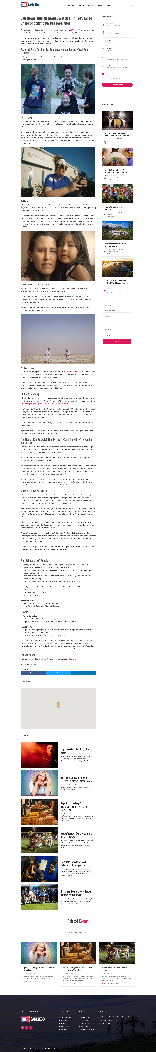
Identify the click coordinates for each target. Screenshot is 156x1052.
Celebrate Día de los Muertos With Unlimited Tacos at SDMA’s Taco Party (116, 171)
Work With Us (65, 1026)
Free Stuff (99, 5)
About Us (64, 1023)
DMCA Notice (84, 1026)
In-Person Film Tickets (113, 76)
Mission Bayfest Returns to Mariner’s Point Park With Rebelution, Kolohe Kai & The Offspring (116, 282)
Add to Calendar (117, 84)
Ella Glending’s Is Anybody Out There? (34, 404)
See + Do (82, 5)
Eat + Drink (72, 5)
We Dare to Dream (70, 372)
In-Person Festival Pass (113, 78)
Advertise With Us (66, 1017)
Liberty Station (110, 216)
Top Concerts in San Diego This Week (75, 750)
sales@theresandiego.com (109, 1020)
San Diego (109, 50)
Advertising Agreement (87, 1029)
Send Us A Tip (65, 1020)
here (58, 431)
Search (117, 341)
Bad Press (46, 208)
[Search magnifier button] (132, 5)
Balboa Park (109, 180)
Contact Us (64, 1029)
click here (42, 659)
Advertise (109, 5)
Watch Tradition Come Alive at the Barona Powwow (76, 835)
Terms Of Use (85, 1023)
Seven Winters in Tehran (59, 404)
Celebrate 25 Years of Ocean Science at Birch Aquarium (73, 863)
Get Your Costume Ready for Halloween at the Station (116, 207)
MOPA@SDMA (75, 30)
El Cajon (109, 143)
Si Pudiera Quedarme (64, 288)
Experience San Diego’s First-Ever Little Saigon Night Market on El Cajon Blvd (76, 806)
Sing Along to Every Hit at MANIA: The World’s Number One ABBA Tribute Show (116, 134)
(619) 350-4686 (105, 1023)
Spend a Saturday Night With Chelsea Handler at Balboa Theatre (76, 779)
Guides (90, 5)
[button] (58, 705)
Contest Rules (85, 1017)
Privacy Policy (85, 1020)
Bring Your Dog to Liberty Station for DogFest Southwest (76, 893)
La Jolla (108, 253)
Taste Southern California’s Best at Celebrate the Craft (115, 244)
